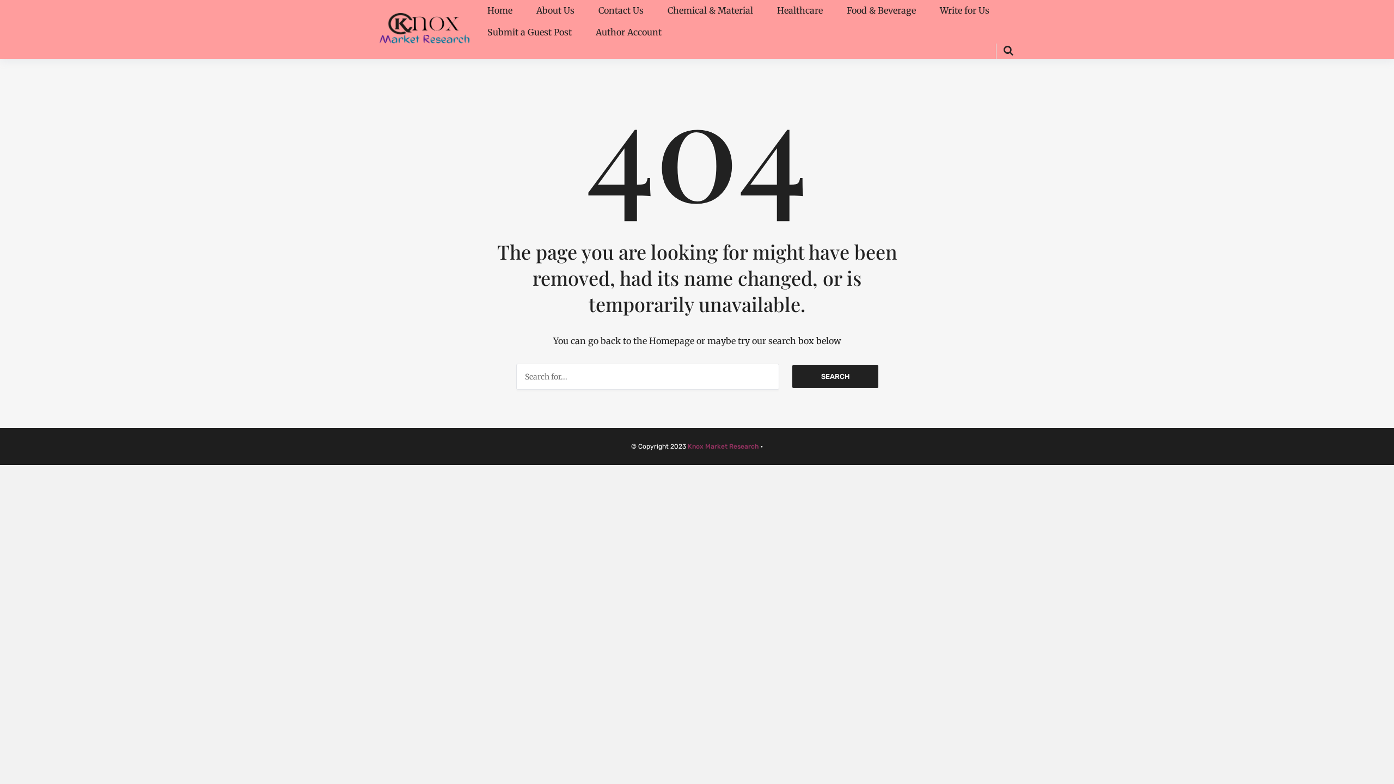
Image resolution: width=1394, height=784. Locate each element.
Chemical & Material (710, 10)
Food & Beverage (881, 10)
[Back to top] (1383, 773)
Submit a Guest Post (529, 32)
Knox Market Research (723, 446)
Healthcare (800, 10)
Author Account (629, 32)
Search (835, 376)
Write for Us (964, 10)
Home (499, 10)
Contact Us (621, 10)
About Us (555, 10)
